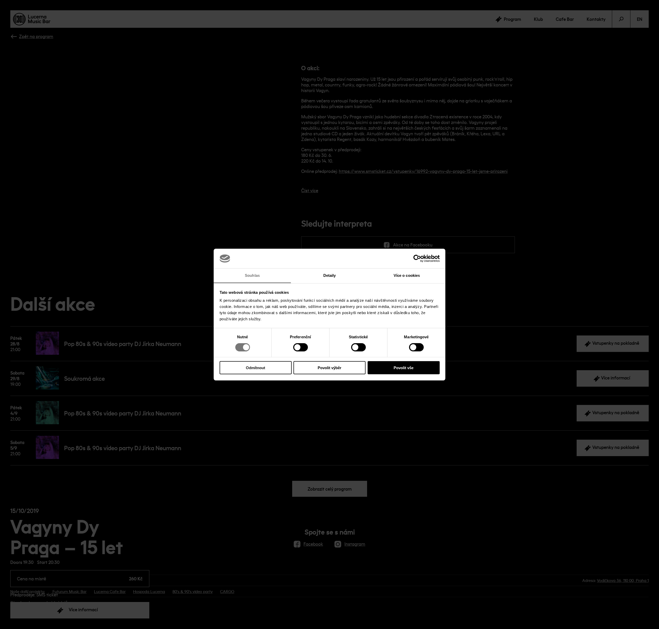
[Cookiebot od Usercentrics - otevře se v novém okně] (417, 258)
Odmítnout (255, 368)
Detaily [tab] (329, 275)
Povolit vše (403, 368)
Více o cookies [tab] (407, 275)
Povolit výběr (329, 368)
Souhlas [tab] (252, 275)
